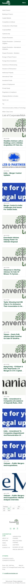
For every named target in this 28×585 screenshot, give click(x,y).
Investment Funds (7, 80)
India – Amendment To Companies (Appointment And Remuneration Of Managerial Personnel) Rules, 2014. (14, 435)
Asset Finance (6, 10)
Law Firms (16, 545)
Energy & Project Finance (9, 57)
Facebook (17, 528)
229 (4, 510)
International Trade (7, 76)
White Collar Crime (7, 111)
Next (9, 510)
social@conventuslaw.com (11, 573)
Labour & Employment (8, 84)
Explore (5, 540)
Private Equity (6, 88)
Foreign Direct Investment (9, 61)
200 (19, 506)
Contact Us (6, 547)
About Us (5, 538)
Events (4, 545)
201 (4, 508)
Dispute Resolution (7, 37)
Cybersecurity (6, 33)
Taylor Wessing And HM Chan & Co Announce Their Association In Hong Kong (14, 305)
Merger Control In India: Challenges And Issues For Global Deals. (13, 207)
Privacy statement (17, 581)
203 (13, 508)
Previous (5, 506)
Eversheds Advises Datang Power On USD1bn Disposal (11, 240)
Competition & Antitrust (8, 22)
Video (4, 543)
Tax (3, 104)
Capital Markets (6, 18)
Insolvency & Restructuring (9, 65)
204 (18, 508)
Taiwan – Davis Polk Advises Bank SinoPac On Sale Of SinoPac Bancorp (13, 337)
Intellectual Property (7, 72)
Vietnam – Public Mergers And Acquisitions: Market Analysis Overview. (14, 498)
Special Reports (18, 549)
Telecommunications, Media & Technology (14, 107)
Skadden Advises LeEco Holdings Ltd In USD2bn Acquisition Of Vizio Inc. (13, 143)
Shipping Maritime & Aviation (10, 96)
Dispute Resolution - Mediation (10, 53)
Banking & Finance (7, 14)
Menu (24, 2)
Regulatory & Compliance (9, 92)
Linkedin (10, 528)
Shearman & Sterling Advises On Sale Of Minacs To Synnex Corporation (12, 273)
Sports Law (5, 100)
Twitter (14, 528)
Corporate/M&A (6, 29)
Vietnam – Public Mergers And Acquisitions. (14, 464)
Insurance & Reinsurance (9, 68)
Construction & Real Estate (9, 26)
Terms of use (9, 581)
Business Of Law (18, 547)
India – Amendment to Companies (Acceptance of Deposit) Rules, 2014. (13, 401)
